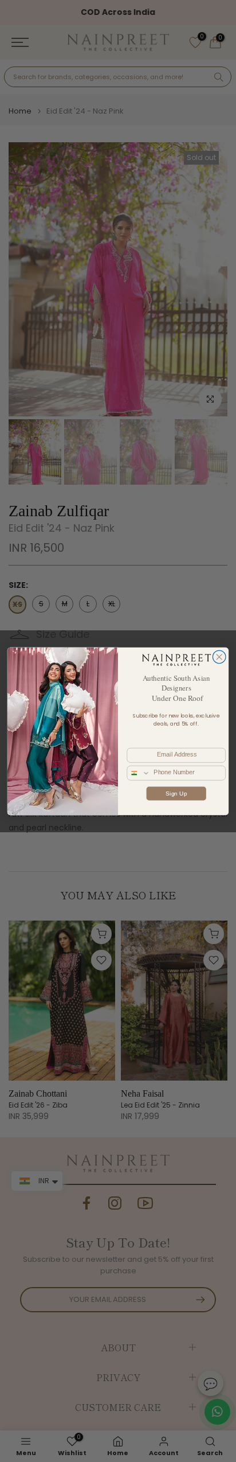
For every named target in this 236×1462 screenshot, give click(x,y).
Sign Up (176, 793)
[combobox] (138, 772)
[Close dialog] (219, 657)
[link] (176, 659)
